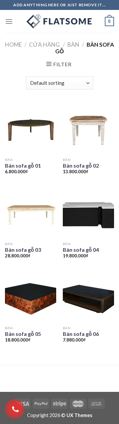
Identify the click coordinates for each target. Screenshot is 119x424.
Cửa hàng (44, 44)
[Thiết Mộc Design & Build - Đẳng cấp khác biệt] (59, 21)
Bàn (73, 44)
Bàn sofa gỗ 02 (81, 165)
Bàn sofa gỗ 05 (23, 334)
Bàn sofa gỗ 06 (81, 334)
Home (13, 44)
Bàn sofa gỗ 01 (23, 165)
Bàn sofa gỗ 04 (81, 249)
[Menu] (9, 21)
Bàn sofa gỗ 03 (23, 249)
